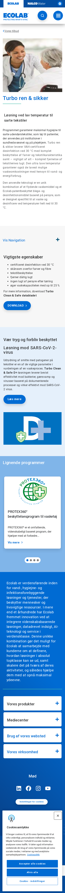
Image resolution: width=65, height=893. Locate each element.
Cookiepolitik (33, 854)
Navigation (14, 240)
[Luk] (58, 815)
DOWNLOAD (16, 305)
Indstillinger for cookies (32, 802)
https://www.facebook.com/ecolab (28, 788)
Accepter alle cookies (32, 863)
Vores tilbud (11, 31)
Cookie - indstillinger (32, 881)
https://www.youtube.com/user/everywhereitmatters (48, 788)
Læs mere (14, 399)
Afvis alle (32, 872)
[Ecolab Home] (14, 16)
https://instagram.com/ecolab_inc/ (38, 788)
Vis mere (14, 542)
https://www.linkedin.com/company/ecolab (18, 788)
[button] (42, 15)
